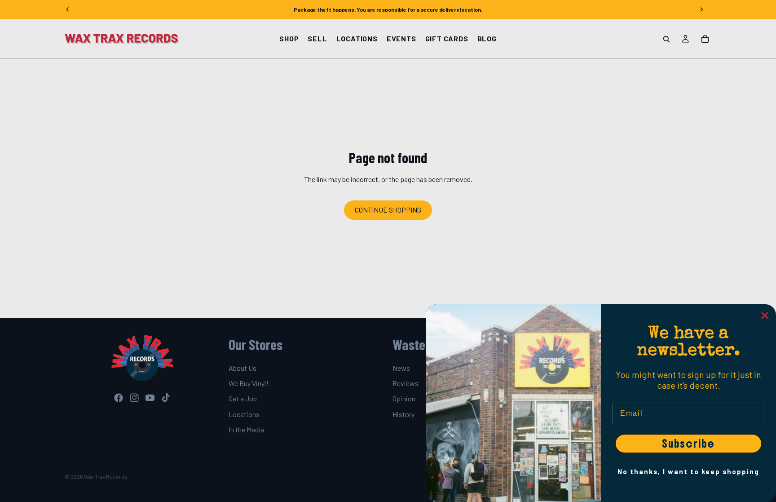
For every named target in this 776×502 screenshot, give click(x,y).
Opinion (403, 399)
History (403, 414)
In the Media (246, 429)
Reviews (405, 383)
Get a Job (243, 399)
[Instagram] (134, 397)
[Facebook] (118, 397)
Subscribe (688, 443)
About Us (242, 368)
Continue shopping (388, 209)
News (401, 368)
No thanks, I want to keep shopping (688, 471)
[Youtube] (150, 397)
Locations (244, 414)
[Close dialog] (765, 315)
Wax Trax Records (106, 476)
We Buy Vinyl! (249, 383)
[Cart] (705, 39)
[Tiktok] (165, 397)
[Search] (666, 39)
